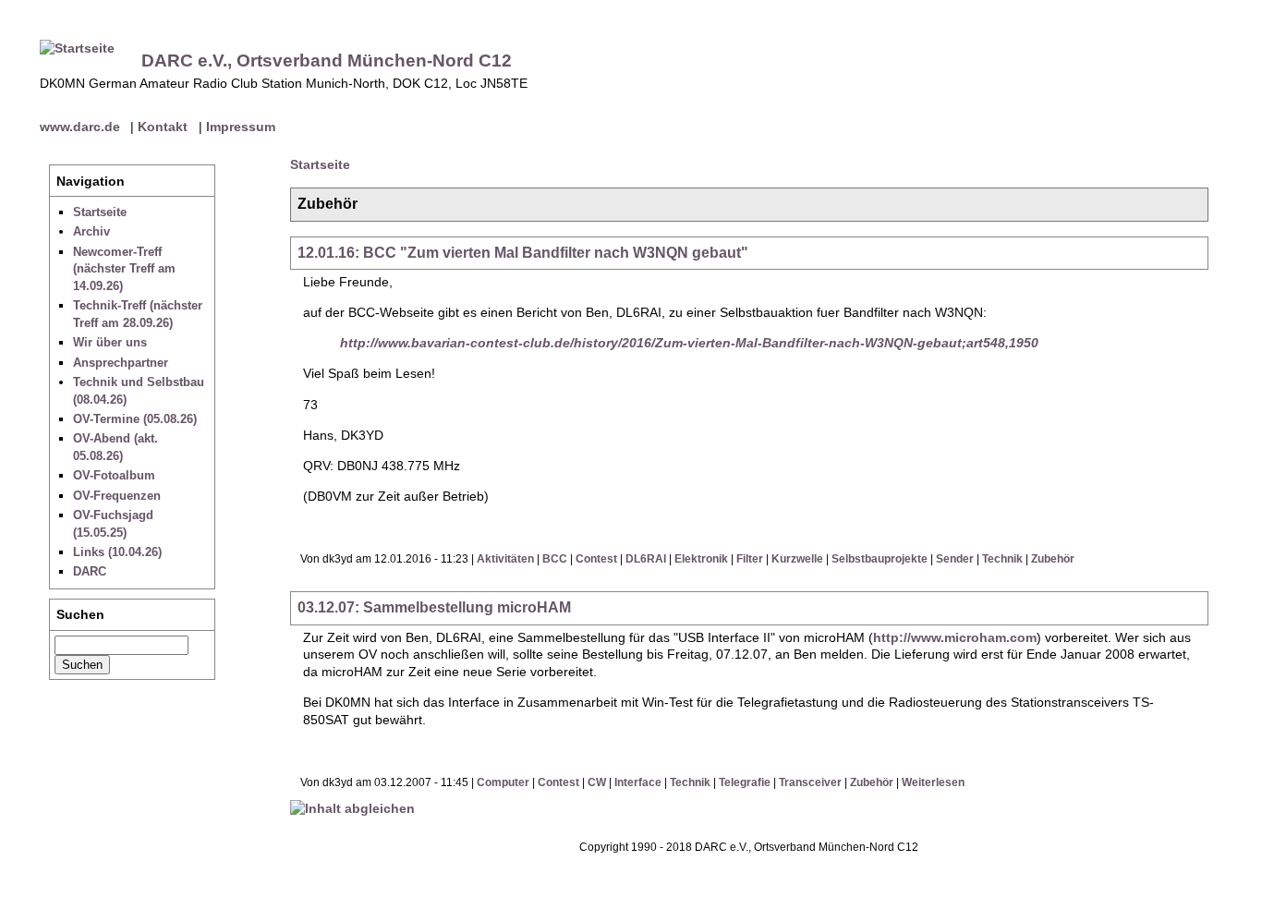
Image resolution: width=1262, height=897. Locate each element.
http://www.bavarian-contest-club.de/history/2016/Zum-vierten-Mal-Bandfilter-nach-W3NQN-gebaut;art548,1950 (689, 342)
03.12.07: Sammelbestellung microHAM (434, 607)
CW (597, 782)
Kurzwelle (797, 558)
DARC (89, 571)
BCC (554, 558)
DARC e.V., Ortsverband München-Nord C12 (326, 60)
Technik (1002, 558)
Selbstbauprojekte (879, 558)
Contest (596, 558)
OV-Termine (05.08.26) (135, 419)
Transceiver (810, 782)
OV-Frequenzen (117, 496)
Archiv (91, 231)
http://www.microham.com (955, 637)
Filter (749, 558)
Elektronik (701, 558)
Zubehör (1052, 558)
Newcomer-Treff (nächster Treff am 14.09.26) (124, 269)
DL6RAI (645, 558)
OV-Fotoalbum (114, 475)
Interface (637, 782)
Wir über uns (110, 342)
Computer (503, 782)
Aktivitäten (505, 558)
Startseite (100, 212)
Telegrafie (745, 782)
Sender (955, 558)
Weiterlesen (933, 782)
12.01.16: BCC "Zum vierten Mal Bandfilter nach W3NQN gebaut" (522, 253)
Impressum (240, 126)
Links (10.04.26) (117, 552)
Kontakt (163, 126)
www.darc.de (80, 126)
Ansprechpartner (120, 363)
